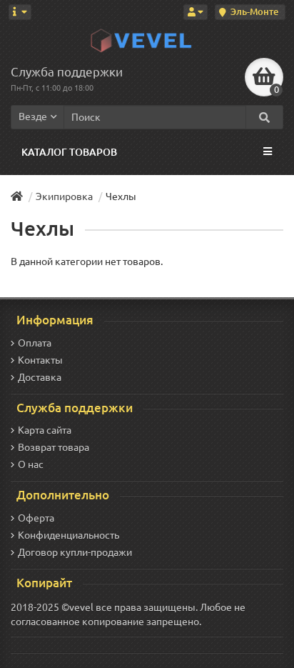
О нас (31, 464)
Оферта (36, 518)
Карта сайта (44, 430)
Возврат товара (53, 447)
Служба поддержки (67, 72)
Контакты (40, 360)
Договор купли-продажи (75, 552)
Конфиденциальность (68, 535)
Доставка (39, 377)
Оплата (34, 343)
